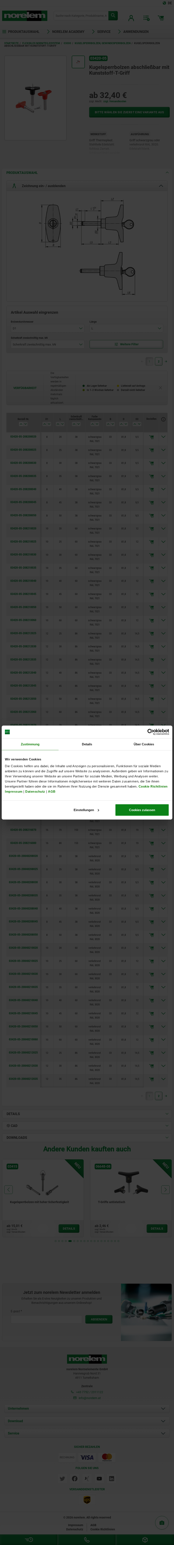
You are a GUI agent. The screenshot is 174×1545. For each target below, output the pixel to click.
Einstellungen (84, 810)
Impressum (13, 791)
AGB (52, 791)
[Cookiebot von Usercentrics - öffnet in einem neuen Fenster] (150, 732)
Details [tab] (87, 744)
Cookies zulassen (142, 810)
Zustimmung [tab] (30, 744)
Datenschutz (35, 791)
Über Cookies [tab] (144, 744)
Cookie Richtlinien (153, 786)
